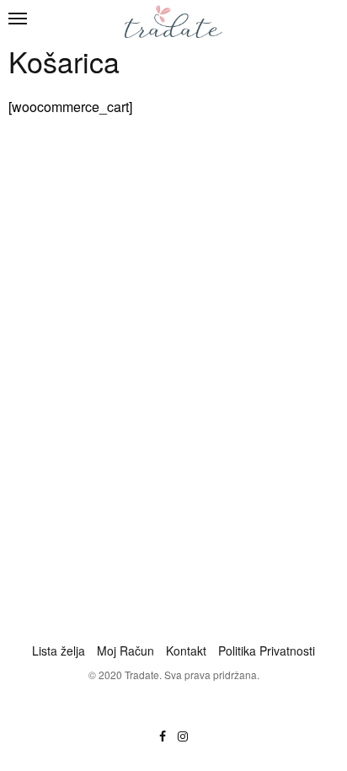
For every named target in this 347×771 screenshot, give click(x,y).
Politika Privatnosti (266, 650)
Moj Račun (125, 650)
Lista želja (58, 650)
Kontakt (186, 650)
